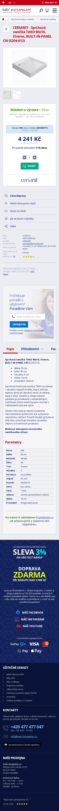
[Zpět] (6, 29)
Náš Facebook (32, 612)
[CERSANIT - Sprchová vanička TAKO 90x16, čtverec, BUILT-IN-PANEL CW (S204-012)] (29, 68)
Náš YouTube (33, 626)
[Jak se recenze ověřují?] (14, 257)
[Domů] (4, 2)
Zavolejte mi (18, 324)
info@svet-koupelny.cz (24, 736)
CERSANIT (27, 241)
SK (14, 2)
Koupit (32, 166)
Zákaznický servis (14, 689)
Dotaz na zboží (18, 211)
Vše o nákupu (12, 681)
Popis (10, 349)
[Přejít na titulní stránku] (16, 10)
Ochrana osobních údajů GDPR (21, 692)
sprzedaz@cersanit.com (33, 243)
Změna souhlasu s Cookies (19, 700)
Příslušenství (32, 349)
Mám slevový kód (15, 674)
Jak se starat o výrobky (22, 218)
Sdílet (13, 226)
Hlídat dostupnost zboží (23, 203)
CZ (9, 2)
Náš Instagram (32, 619)
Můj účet (10, 678)
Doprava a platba (14, 685)
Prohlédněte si (44, 517)
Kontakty (10, 696)
